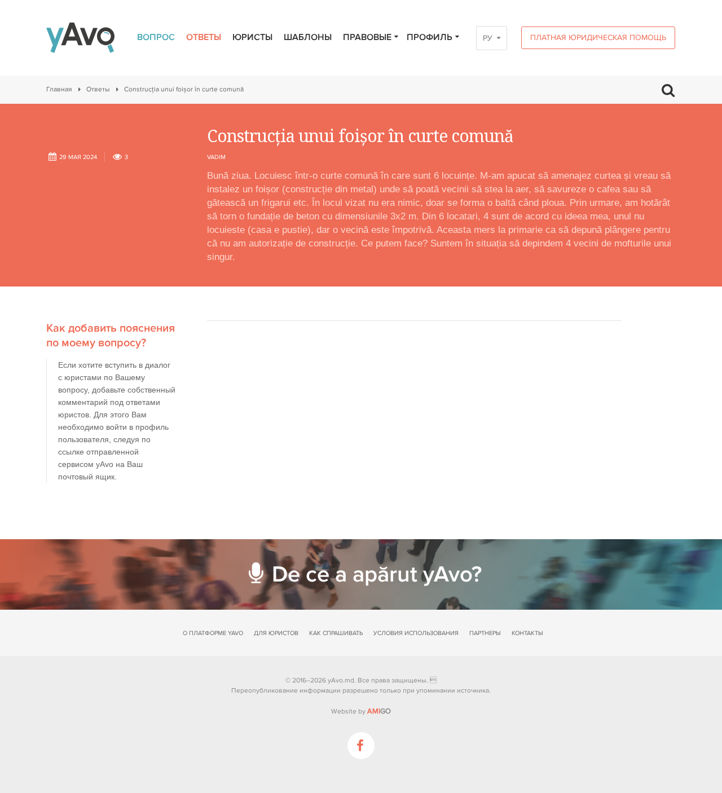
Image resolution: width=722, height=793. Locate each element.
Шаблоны (308, 37)
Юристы (252, 37)
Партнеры (485, 633)
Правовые (367, 37)
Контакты (527, 633)
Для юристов (276, 633)
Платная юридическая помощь (598, 37)
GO (379, 711)
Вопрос (156, 37)
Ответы (203, 37)
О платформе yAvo (213, 633)
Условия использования (416, 633)
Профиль (429, 37)
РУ (487, 38)
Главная (59, 89)
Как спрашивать (336, 633)
